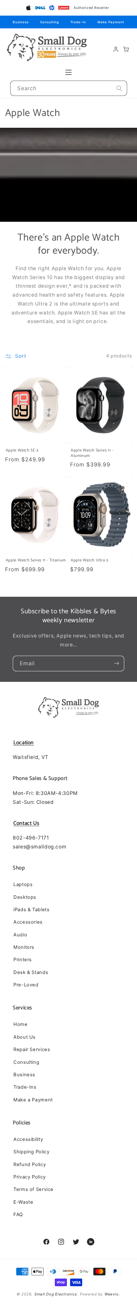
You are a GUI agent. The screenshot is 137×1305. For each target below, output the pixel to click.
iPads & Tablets (31, 909)
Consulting (49, 22)
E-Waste (23, 1202)
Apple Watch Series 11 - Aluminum (92, 453)
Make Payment (110, 22)
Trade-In (78, 22)
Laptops (22, 884)
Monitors (23, 947)
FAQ (18, 1214)
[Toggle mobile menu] (68, 72)
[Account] (116, 49)
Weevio (112, 1294)
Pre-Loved (26, 985)
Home (20, 1024)
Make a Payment (33, 1100)
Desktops (24, 897)
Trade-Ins (25, 1087)
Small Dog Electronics (55, 1294)
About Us (24, 1037)
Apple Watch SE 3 (22, 450)
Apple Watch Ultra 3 (89, 560)
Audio (20, 935)
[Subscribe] (116, 663)
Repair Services (31, 1049)
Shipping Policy (31, 1152)
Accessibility (28, 1139)
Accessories (28, 922)
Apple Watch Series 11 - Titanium (36, 560)
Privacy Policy (29, 1177)
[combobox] (69, 88)
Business (20, 22)
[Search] (119, 88)
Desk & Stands (30, 972)
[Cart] (126, 49)
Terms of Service (33, 1189)
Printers (22, 960)
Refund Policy (29, 1164)
